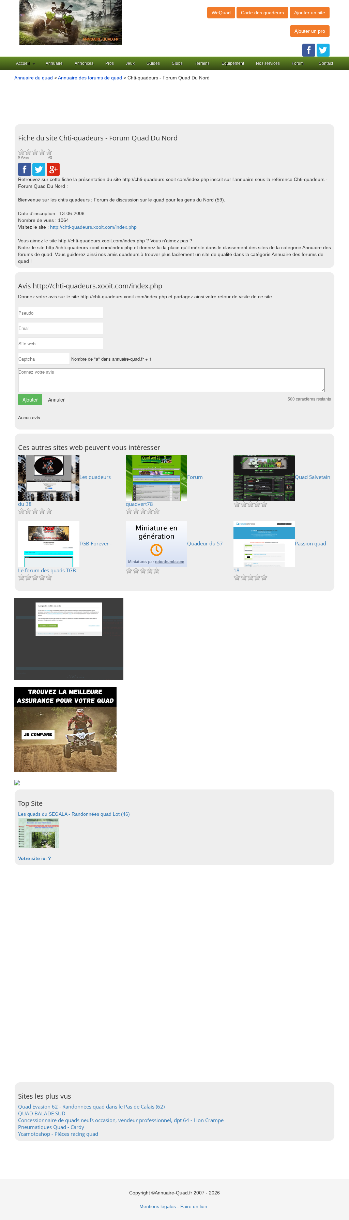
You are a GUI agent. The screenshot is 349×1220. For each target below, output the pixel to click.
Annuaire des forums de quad (90, 77)
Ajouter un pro (309, 31)
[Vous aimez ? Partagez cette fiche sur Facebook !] (24, 169)
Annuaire (54, 63)
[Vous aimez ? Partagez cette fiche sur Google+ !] (53, 169)
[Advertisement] (178, 100)
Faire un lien (193, 1206)
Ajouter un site (309, 12)
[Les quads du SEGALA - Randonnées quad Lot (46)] (38, 832)
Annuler (56, 399)
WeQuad (221, 12)
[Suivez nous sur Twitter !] (323, 49)
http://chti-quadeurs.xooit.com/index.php (93, 227)
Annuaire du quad (33, 77)
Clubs (177, 63)
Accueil (23, 63)
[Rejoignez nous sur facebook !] (308, 49)
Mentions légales (157, 1206)
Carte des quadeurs (262, 12)
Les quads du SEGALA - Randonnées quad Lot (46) (74, 814)
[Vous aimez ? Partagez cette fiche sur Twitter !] (38, 169)
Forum (298, 63)
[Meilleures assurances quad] (65, 729)
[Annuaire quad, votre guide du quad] (70, 22)
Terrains (202, 63)
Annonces (84, 63)
